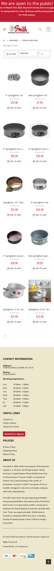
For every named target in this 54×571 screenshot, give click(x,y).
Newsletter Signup (14, 434)
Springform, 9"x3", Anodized (14, 309)
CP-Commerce (21, 546)
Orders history (9, 423)
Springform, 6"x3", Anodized (39, 309)
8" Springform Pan (40, 202)
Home (4, 40)
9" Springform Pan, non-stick (14, 149)
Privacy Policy (9, 447)
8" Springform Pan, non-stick (39, 149)
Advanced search (11, 426)
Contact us (8, 419)
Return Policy (9, 454)
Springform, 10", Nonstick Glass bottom (14, 202)
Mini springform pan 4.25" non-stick (39, 256)
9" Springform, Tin (14, 95)
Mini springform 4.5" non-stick (39, 95)
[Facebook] (48, 561)
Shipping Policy (10, 450)
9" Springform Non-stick (14, 256)
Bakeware (13, 40)
